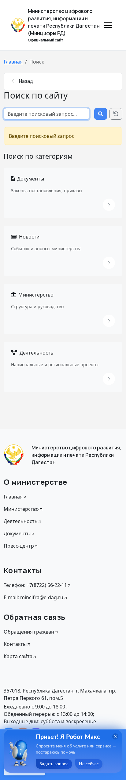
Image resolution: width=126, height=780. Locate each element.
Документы (30, 178)
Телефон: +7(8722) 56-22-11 (35, 585)
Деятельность (37, 352)
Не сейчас (89, 764)
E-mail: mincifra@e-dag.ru (33, 597)
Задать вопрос (54, 764)
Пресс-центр (19, 545)
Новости (29, 236)
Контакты (15, 644)
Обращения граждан (29, 631)
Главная (13, 61)
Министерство (36, 294)
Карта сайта (18, 656)
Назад (25, 81)
